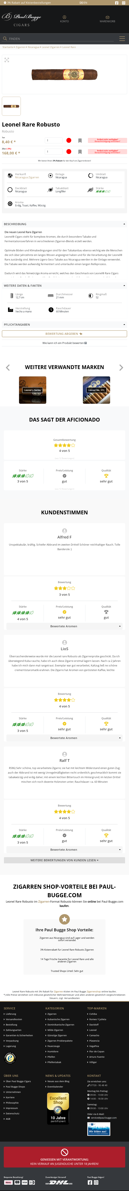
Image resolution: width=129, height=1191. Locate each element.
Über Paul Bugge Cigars (18, 1081)
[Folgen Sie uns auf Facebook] (117, 2)
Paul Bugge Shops (15, 1086)
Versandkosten (14, 1019)
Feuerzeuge (54, 1046)
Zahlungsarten (13, 1030)
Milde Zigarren (55, 1030)
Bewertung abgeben (61, 334)
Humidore (53, 1051)
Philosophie (12, 1102)
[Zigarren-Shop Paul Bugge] (21, 19)
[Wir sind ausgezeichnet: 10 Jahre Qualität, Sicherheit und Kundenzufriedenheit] (58, 1109)
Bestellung (11, 1024)
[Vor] (121, 367)
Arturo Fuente (96, 1056)
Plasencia (94, 1040)
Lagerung (11, 1046)
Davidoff (93, 1024)
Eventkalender (55, 1086)
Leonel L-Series (32, 390)
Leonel (93, 1030)
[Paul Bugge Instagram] (123, 2)
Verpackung (12, 1040)
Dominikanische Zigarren (61, 1024)
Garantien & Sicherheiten (19, 1035)
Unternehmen (13, 1092)
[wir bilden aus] (99, 1127)
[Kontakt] (102, 1116)
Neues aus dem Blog (58, 1081)
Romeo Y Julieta (97, 1019)
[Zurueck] (8, 367)
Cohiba (93, 1014)
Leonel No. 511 (96, 390)
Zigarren (58, 991)
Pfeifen (51, 1056)
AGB (8, 1118)
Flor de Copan (96, 1051)
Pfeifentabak (54, 1062)
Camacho (94, 1035)
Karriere (10, 1097)
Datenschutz (12, 1113)
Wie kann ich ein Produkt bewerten (63, 343)
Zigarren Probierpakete (60, 1040)
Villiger (93, 1062)
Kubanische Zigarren (59, 1019)
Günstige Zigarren (57, 1035)
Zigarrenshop (94, 991)
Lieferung (11, 1014)
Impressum (12, 1108)
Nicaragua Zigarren (27, 177)
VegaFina (94, 1046)
